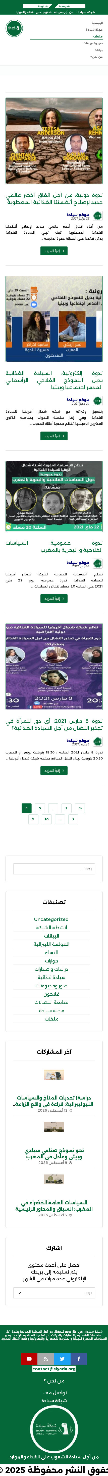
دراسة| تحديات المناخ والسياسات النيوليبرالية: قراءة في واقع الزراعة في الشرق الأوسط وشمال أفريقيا (54, 1104)
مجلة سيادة (51, 1011)
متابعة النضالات (51, 1002)
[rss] (45, 1359)
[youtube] (29, 1359)
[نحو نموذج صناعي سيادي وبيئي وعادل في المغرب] (54, 1132)
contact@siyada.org (54, 1369)
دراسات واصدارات (52, 969)
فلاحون (51, 994)
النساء (51, 952)
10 (46, 819)
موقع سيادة (78, 214)
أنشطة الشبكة (51, 928)
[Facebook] (79, 1359)
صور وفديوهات (51, 986)
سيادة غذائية (51, 977)
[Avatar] (98, 216)
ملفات (52, 1019)
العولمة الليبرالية (51, 944)
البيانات (51, 936)
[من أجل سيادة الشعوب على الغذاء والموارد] (14, 28)
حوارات (51, 961)
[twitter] (62, 1359)
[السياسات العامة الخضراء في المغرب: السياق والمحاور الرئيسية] (54, 1184)
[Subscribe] (20, 1293)
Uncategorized (51, 919)
